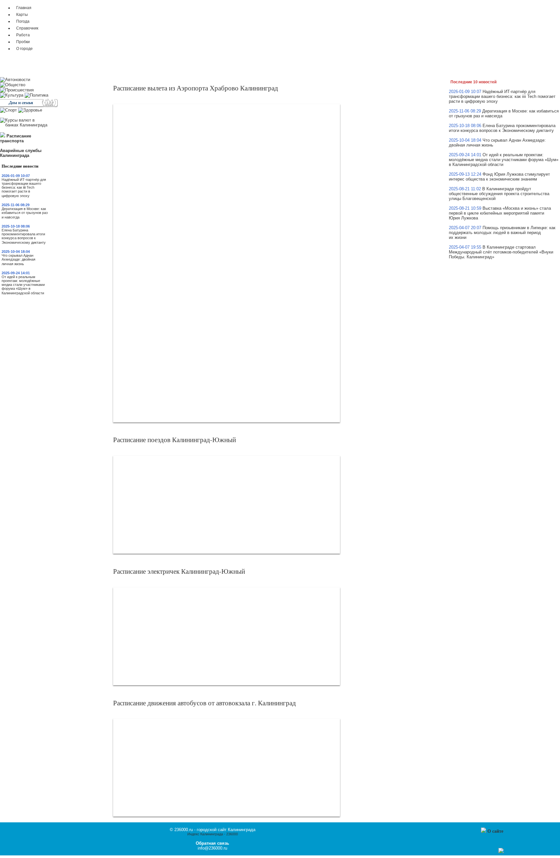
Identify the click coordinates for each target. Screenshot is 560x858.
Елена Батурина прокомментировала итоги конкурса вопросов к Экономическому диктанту (24, 236)
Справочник (27, 28)
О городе (24, 48)
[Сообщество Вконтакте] (494, 851)
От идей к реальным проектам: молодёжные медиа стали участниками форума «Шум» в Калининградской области (23, 285)
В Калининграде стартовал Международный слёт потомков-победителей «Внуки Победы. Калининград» (501, 252)
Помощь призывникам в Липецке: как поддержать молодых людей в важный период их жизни (502, 232)
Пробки (23, 42)
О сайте (495, 831)
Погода (22, 21)
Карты (22, 14)
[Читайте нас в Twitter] (488, 851)
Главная (23, 8)
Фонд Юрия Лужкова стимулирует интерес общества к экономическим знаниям (499, 177)
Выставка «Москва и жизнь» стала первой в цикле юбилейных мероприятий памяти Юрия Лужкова (500, 213)
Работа (23, 35)
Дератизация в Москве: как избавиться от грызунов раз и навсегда (25, 213)
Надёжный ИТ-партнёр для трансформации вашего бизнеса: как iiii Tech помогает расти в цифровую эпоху (24, 188)
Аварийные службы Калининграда (20, 153)
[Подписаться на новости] (501, 851)
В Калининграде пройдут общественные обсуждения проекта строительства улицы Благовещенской (499, 193)
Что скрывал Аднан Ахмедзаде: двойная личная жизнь (18, 259)
